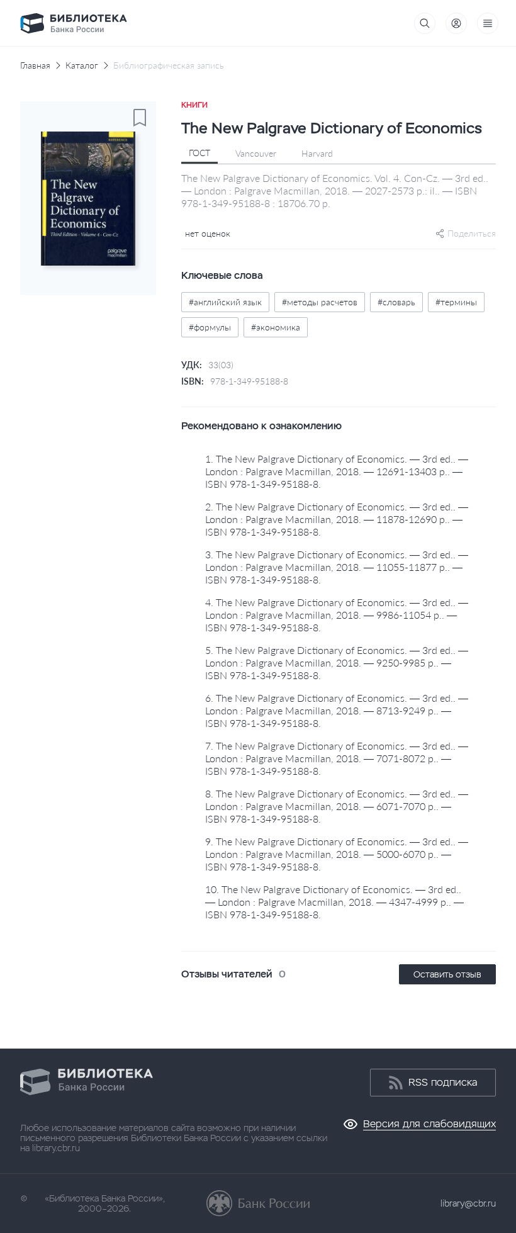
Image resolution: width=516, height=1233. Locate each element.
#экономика (275, 327)
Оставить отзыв (447, 974)
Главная (35, 65)
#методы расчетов (319, 301)
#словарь (396, 301)
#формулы (210, 327)
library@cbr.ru (468, 1203)
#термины (456, 301)
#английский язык (225, 301)
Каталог (81, 65)
